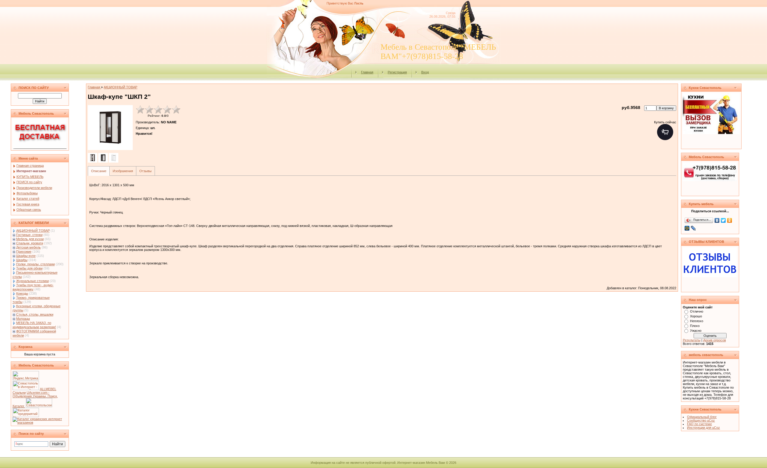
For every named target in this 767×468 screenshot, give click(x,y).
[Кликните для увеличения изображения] (110, 127)
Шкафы (22, 260)
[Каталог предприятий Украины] (26, 416)
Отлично (696, 311)
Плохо (695, 326)
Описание (98, 171)
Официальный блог (702, 417)
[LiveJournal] (693, 228)
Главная (367, 72)
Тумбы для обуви (29, 268)
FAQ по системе (699, 424)
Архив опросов (714, 340)
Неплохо (696, 321)
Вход (425, 72)
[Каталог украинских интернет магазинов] (40, 422)
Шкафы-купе (26, 256)
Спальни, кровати (29, 243)
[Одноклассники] (730, 220)
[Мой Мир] (687, 228)
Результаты (691, 340)
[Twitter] (723, 220)
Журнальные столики (32, 281)
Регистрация (397, 72)
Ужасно (695, 330)
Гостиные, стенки (29, 235)
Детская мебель (28, 247)
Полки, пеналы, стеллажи (35, 264)
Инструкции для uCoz (703, 427)
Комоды (22, 293)
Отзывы (145, 171)
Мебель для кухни (30, 239)
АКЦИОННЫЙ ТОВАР (33, 230)
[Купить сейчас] (665, 132)
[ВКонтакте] (717, 220)
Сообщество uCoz (701, 420)
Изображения (123, 171)
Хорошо (696, 316)
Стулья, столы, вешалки (34, 314)
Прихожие (23, 251)
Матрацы (23, 318)
